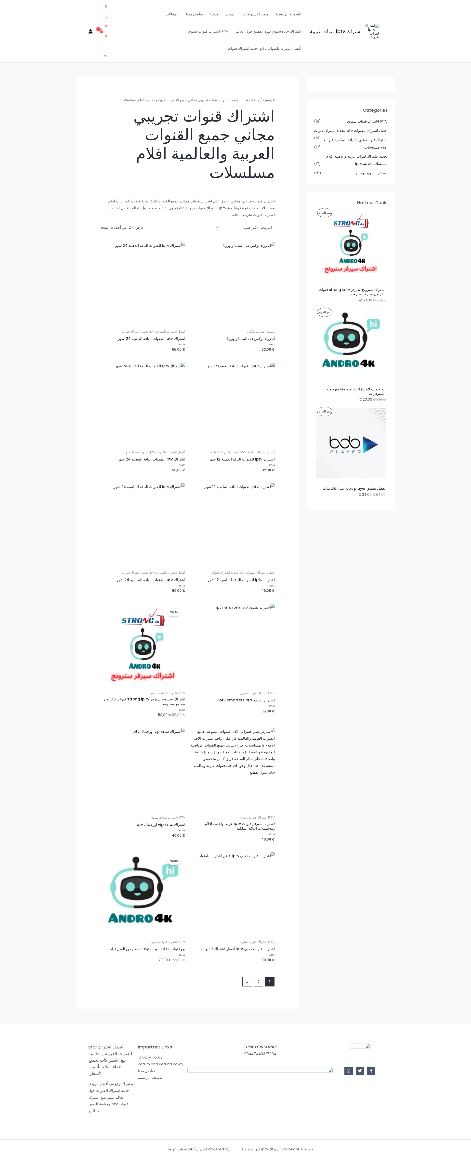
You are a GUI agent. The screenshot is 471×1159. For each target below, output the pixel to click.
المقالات (172, 14)
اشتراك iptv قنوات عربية (336, 31)
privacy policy (150, 1057)
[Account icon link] (90, 31)
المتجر (230, 14)
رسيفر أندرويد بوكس (372, 172)
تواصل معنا (194, 14)
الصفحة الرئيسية (288, 14)
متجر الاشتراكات (255, 14)
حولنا (214, 14)
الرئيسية (269, 100)
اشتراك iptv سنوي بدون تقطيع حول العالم (268, 31)
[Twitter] (360, 1071)
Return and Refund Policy (160, 1064)
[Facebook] (371, 1071)
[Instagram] (348, 1071)
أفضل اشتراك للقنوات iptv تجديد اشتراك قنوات (264, 48)
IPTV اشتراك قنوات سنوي (208, 31)
